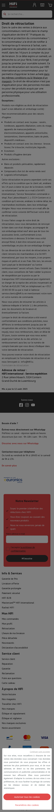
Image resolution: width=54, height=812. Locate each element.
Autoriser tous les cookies (27, 797)
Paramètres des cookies (27, 805)
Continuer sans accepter (40, 751)
